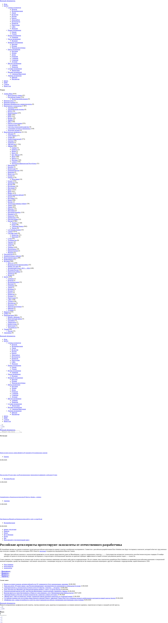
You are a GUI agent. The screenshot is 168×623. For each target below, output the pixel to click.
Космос (10, 118)
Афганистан (12, 144)
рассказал (43, 551)
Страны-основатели (14, 7)
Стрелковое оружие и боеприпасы (19, 128)
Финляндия (15, 79)
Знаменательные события (12, 256)
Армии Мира (8, 94)
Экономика (7, 333)
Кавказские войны (14, 271)
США (13, 27)
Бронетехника (12, 113)
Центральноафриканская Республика (24, 163)
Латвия (14, 53)
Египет (10, 181)
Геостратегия (8, 254)
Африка (10, 146)
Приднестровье (13, 219)
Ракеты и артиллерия (15, 123)
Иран (9, 191)
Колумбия (11, 198)
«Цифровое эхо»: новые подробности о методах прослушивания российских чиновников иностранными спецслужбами (44, 600)
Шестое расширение (14, 63)
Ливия (10, 207)
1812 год (11, 263)
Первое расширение (14, 30)
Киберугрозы (12, 324)
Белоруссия (11, 169)
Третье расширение (14, 39)
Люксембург (16, 20)
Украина (10, 247)
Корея (10, 200)
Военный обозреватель (7, 1)
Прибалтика (12, 217)
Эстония (14, 62)
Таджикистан (12, 240)
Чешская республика (18, 48)
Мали (13, 156)
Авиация (11, 107)
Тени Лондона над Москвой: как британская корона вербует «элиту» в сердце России (21, 519)
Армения (11, 142)
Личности (11, 273)
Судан (10, 238)
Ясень (6, 536)
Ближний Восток (13, 170)
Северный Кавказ (17, 226)
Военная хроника (9, 102)
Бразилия (11, 172)
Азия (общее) (12, 135)
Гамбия (14, 148)
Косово (10, 202)
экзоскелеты (8, 568)
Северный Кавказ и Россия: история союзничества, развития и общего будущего (30, 594)
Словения (15, 60)
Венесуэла (7, 86)
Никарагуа (11, 214)
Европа (10, 177)
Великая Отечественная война (18, 265)
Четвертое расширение (15, 42)
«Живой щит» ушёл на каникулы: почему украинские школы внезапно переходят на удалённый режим (38, 596)
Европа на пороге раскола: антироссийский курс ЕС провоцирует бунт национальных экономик (23, 452)
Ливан (10, 205)
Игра (5, 4)
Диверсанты (12, 322)
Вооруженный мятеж (15, 319)
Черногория (16, 70)
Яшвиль (6, 531)
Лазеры (10, 120)
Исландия (15, 14)
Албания (15, 65)
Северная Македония (19, 74)
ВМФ (6, 82)
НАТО (6, 6)
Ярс (5, 538)
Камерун (15, 149)
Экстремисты (12, 327)
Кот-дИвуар (15, 155)
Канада (14, 18)
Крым (14, 224)
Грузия (10, 176)
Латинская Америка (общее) (17, 203)
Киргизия (15, 237)
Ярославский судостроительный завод (16, 540)
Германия (15, 37)
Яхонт (6, 533)
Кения (14, 151)
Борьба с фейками (14, 317)
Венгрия (14, 44)
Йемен (10, 193)
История (7, 261)
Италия (14, 16)
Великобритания (17, 11)
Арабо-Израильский (14, 139)
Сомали (6, 84)
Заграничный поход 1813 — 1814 (19, 268)
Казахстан (15, 235)
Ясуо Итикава (8, 534)
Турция (14, 34)
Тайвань (10, 244)
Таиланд (10, 242)
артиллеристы (8, 566)
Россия (10, 221)
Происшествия (9, 315)
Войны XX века (13, 266)
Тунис (10, 245)
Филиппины (12, 249)
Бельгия (14, 9)
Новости (7, 312)
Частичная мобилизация (20, 99)
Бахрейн (10, 167)
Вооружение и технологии (13, 106)
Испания (15, 41)
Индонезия (11, 186)
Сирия (10, 231)
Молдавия (11, 210)
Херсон (14, 228)
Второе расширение (14, 35)
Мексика (11, 209)
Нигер (14, 158)
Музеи (10, 275)
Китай (10, 196)
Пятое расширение (14, 49)
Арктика (11, 141)
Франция (15, 28)
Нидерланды (16, 21)
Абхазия (10, 134)
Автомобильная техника (16, 109)
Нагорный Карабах (14, 212)
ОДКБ (6, 313)
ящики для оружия (10, 529)
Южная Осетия (13, 251)
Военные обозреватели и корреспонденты (18, 104)
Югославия (15, 179)
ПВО (9, 121)
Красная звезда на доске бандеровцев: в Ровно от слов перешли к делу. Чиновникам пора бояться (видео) (39, 593)
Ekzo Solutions (8, 564)
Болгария (15, 51)
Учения (6, 329)
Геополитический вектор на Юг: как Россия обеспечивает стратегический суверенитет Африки (35, 591)
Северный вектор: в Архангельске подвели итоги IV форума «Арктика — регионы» (20, 497)
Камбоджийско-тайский (16, 195)
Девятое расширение (15, 75)
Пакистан (11, 216)
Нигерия (14, 160)
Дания (14, 13)
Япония (10, 252)
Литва (14, 55)
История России (13, 270)
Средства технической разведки (18, 127)
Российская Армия (14, 97)
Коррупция (11, 326)
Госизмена (11, 320)
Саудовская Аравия (14, 230)
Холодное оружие (14, 130)
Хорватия (15, 67)
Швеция (14, 77)
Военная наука (9, 100)
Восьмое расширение (15, 72)
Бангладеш (11, 165)
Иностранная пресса (10, 258)
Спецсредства (12, 125)
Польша (14, 46)
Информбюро (8, 259)
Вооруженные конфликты (12, 132)
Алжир (10, 137)
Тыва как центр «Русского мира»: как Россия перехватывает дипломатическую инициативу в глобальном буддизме (28, 474)
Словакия (15, 58)
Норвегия (15, 23)
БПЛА (6, 81)
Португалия (16, 25)
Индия (10, 184)
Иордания (11, 188)
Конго (14, 153)
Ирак (9, 189)
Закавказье (11, 182)
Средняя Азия (12, 233)
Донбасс (14, 223)
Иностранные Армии (15, 95)
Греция (14, 32)
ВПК (9, 116)
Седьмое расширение (15, 69)
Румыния (15, 56)
